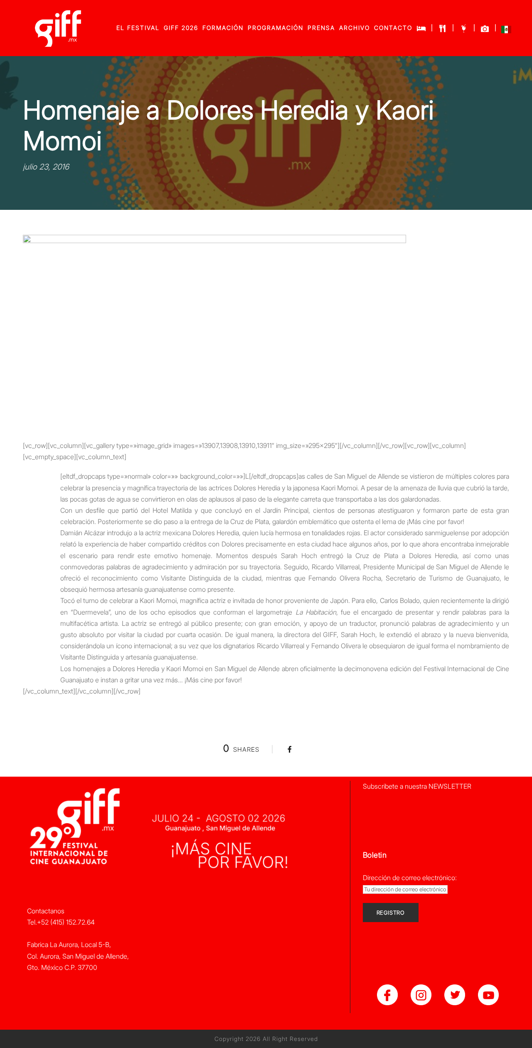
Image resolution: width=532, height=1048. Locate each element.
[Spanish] (506, 31)
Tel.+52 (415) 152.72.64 (61, 922)
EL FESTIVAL (138, 27)
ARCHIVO (354, 27)
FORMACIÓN (223, 27)
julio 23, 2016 (46, 167)
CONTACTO (393, 27)
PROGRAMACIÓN (275, 27)
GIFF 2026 (181, 27)
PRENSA (321, 27)
